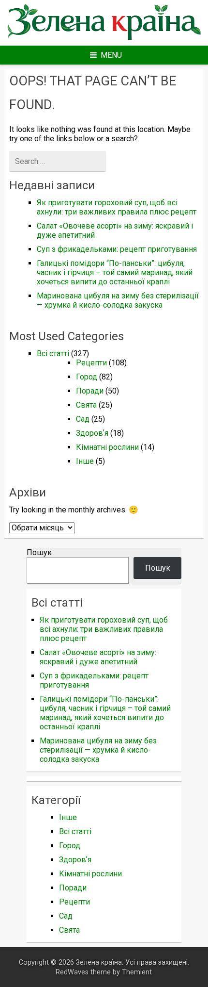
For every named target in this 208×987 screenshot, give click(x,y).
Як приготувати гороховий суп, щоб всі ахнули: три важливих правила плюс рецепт (116, 207)
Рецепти (91, 362)
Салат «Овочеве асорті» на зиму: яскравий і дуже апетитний (98, 657)
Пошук (39, 552)
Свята (86, 405)
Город (86, 376)
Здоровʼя (92, 433)
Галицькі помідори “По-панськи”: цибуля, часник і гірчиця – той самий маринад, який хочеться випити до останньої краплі (115, 272)
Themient (137, 972)
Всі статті (53, 353)
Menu (111, 55)
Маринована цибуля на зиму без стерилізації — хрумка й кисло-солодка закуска (118, 300)
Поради (90, 390)
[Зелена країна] (104, 39)
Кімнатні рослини (107, 447)
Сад (82, 419)
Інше (85, 461)
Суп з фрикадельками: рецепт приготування (117, 249)
